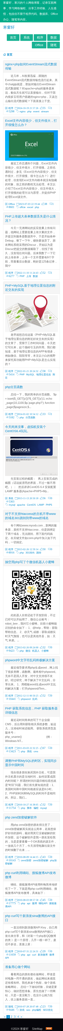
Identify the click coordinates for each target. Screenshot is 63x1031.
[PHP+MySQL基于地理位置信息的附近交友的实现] (31, 331)
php (29, 111)
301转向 (30, 552)
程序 (40, 37)
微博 (34, 903)
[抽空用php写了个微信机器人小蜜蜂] (31, 611)
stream (45, 111)
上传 (28, 276)
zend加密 (26, 860)
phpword (26, 699)
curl (34, 954)
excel (30, 207)
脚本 (29, 808)
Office (39, 45)
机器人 (36, 650)
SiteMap (37, 1028)
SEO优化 (48, 1009)
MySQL (30, 374)
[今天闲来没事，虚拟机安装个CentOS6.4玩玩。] (31, 474)
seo (28, 1009)
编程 (36, 808)
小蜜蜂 (45, 650)
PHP (22, 276)
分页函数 (30, 417)
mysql (12, 504)
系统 (26, 37)
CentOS (31, 504)
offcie (23, 207)
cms (36, 751)
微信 (28, 650)
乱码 (34, 699)
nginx (23, 111)
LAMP (40, 504)
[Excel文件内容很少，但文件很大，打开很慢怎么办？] (31, 159)
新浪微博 (43, 954)
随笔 (53, 45)
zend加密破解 (40, 860)
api (28, 903)
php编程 (36, 1009)
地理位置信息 (43, 374)
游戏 (22, 1009)
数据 (53, 37)
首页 (13, 37)
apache (21, 504)
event (36, 111)
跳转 (38, 552)
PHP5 (49, 504)
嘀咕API (43, 903)
